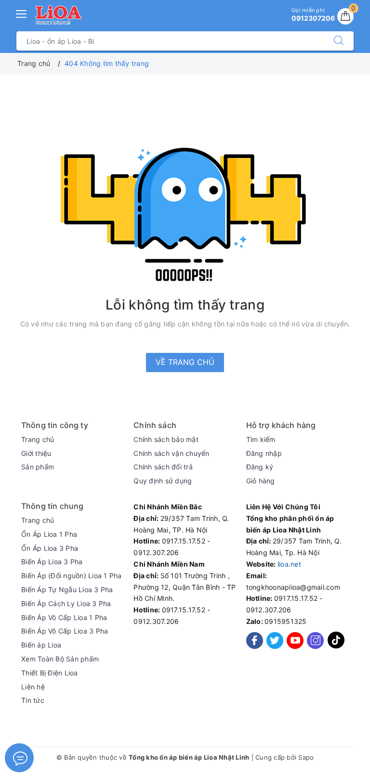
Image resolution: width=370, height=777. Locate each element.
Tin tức (32, 700)
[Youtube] (295, 640)
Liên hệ (33, 687)
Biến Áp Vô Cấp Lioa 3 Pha (64, 631)
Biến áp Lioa (41, 645)
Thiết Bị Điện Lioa (49, 673)
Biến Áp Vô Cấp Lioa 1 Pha (64, 617)
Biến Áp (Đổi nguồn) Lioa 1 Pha (71, 575)
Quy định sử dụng (162, 481)
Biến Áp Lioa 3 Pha (52, 561)
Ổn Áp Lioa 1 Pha (49, 534)
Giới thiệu (36, 453)
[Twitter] (274, 640)
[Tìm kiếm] (339, 41)
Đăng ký (260, 467)
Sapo (306, 757)
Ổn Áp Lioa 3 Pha (49, 548)
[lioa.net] (58, 15)
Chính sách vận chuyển (171, 453)
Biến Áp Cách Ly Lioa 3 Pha (66, 603)
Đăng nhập (264, 453)
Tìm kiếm (261, 439)
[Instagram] (315, 640)
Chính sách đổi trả (163, 467)
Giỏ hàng (260, 481)
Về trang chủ (185, 362)
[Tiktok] (336, 646)
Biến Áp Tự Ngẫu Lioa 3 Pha (67, 589)
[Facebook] (254, 640)
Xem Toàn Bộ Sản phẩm (60, 659)
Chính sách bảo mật (165, 439)
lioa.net (289, 564)
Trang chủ (37, 439)
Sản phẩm (37, 467)
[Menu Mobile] (21, 12)
